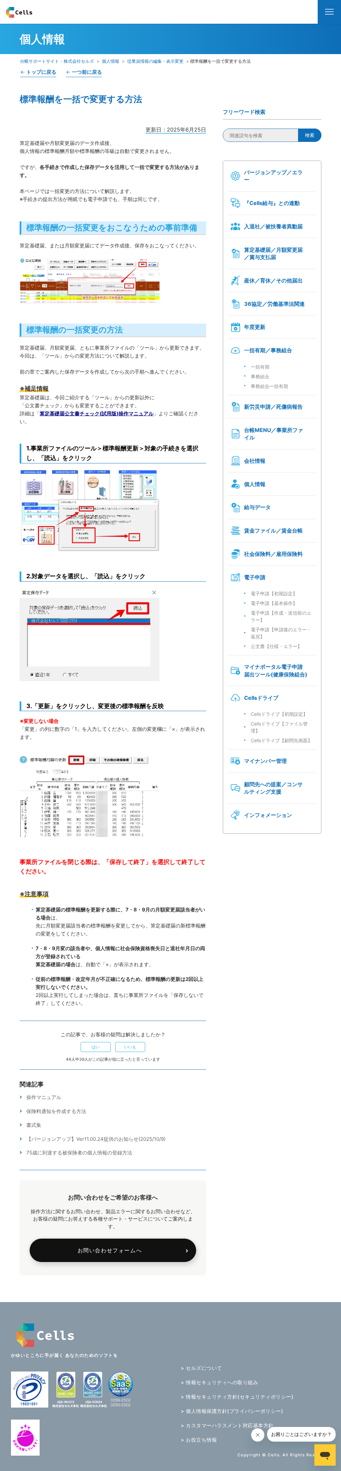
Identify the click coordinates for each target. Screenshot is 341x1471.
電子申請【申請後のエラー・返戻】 (281, 633)
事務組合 (260, 376)
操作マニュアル (43, 1097)
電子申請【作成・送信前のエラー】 (281, 616)
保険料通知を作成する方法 (56, 1111)
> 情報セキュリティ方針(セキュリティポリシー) (237, 1397)
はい (96, 1046)
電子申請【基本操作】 (274, 603)
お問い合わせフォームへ (110, 1250)
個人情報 (110, 61)
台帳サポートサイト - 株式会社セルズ (57, 61)
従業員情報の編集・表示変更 (155, 61)
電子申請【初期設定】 (274, 593)
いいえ (130, 1046)
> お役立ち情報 (199, 1440)
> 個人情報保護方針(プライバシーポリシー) (232, 1411)
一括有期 (260, 367)
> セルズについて (201, 1368)
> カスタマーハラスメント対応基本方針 (227, 1425)
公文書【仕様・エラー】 (276, 646)
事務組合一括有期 (269, 386)
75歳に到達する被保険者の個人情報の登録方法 (79, 1152)
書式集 (33, 1125)
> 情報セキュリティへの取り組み (219, 1382)
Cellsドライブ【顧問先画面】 (281, 740)
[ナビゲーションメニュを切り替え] (329, 12)
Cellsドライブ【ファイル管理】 (279, 727)
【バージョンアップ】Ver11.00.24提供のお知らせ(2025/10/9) (96, 1139)
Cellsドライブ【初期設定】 (279, 714)
